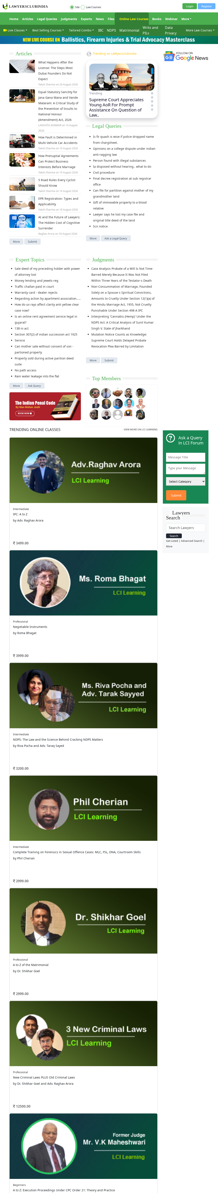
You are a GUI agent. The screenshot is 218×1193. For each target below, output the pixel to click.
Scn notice (100, 226)
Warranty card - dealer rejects (36, 292)
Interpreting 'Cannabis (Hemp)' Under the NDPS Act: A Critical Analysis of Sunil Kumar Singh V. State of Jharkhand (122, 322)
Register (206, 6)
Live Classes (16, 30)
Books (156, 19)
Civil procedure (104, 172)
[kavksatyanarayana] (129, 414)
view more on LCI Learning (141, 429)
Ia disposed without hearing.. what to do (122, 166)
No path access (25, 370)
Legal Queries (47, 19)
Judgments (69, 19)
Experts (86, 19)
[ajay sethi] (118, 404)
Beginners (19, 1185)
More (185, 19)
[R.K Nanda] (106, 414)
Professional (20, 621)
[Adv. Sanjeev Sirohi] (118, 414)
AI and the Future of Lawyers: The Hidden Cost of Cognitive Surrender (59, 222)
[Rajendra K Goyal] (95, 393)
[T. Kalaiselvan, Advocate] (129, 393)
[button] (152, 69)
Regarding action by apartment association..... (48, 298)
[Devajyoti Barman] (141, 393)
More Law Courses (199, 30)
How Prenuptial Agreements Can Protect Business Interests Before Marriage (58, 161)
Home (13, 19)
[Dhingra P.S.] (141, 404)
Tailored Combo (80, 30)
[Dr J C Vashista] (106, 404)
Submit (32, 241)
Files (111, 19)
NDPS (111, 30)
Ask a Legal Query (116, 238)
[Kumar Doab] (118, 393)
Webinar (171, 19)
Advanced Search (191, 541)
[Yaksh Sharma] (141, 414)
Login (189, 6)
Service (20, 340)
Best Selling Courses (47, 30)
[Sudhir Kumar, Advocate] (95, 404)
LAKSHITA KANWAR (49, 125)
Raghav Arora (46, 234)
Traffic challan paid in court (34, 286)
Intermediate (21, 509)
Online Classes (34, 429)
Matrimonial (129, 30)
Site (77, 7)
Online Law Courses (133, 19)
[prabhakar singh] (95, 414)
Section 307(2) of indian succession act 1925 (46, 334)
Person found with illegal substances (119, 160)
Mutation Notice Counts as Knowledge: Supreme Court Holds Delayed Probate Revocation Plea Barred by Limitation (119, 340)
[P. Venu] (129, 404)
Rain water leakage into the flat (37, 376)
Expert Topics (30, 259)
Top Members (106, 378)
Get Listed (172, 541)
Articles (27, 19)
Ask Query (34, 386)
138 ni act (22, 328)
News (100, 19)
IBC (100, 30)
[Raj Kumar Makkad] (106, 393)
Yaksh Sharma (46, 84)
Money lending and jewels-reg (36, 280)
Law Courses (93, 7)
